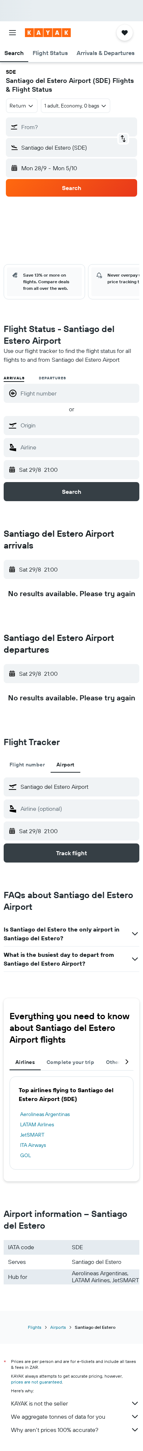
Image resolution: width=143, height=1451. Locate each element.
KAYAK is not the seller (39, 1403)
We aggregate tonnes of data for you (58, 1416)
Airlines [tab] (25, 1062)
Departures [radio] (52, 378)
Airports (58, 1327)
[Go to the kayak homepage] (48, 32)
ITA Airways (33, 1145)
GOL (25, 1155)
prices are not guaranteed (36, 1382)
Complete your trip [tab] (70, 1062)
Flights (34, 1327)
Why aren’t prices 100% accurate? (54, 1429)
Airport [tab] (65, 764)
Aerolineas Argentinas (45, 1114)
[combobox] (78, 425)
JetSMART (32, 1134)
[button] (12, 33)
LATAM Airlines (37, 1124)
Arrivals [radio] (14, 378)
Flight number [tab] (27, 764)
